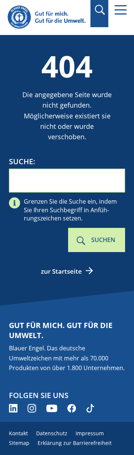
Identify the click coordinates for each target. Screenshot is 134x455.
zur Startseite (61, 271)
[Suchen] (99, 10)
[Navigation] (121, 10)
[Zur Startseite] (46, 17)
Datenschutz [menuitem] (51, 433)
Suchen (103, 240)
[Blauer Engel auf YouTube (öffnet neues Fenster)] (51, 408)
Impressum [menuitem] (90, 433)
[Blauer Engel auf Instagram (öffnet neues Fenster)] (32, 408)
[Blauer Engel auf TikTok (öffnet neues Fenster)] (90, 408)
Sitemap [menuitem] (19, 442)
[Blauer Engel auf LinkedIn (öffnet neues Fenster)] (13, 408)
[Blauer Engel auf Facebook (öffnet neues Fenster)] (71, 408)
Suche (21, 161)
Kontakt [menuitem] (18, 433)
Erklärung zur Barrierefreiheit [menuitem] (75, 442)
